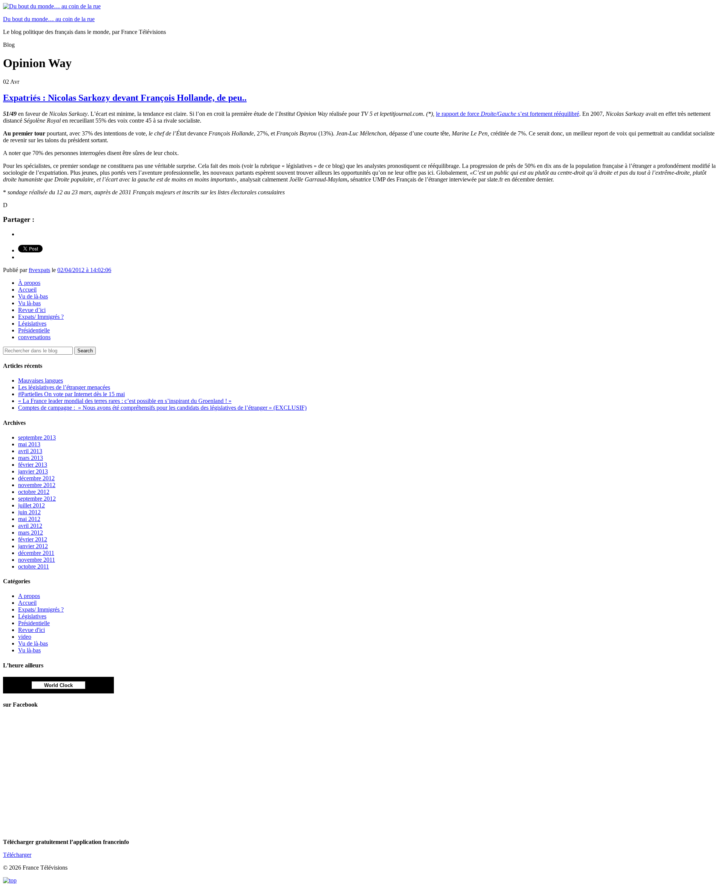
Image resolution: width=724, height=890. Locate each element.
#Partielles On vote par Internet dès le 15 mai (71, 394)
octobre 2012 (33, 492)
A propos (29, 596)
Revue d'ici (31, 630)
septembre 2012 (37, 498)
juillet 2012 (31, 505)
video (24, 636)
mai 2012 (29, 519)
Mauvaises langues (40, 380)
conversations (34, 337)
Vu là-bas (29, 303)
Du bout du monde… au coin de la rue (49, 19)
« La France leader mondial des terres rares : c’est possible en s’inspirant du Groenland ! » (125, 401)
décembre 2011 (36, 553)
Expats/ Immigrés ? (41, 317)
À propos (29, 283)
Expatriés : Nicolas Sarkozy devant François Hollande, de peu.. (125, 98)
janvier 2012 (33, 546)
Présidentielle (34, 330)
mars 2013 (30, 458)
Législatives (32, 323)
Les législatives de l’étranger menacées (64, 387)
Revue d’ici (32, 310)
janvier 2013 (33, 471)
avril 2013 (30, 451)
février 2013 (32, 464)
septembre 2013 (37, 437)
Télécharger (17, 855)
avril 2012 (30, 526)
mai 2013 (29, 444)
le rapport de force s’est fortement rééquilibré (507, 114)
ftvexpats (39, 270)
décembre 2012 (36, 478)
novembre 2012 (36, 485)
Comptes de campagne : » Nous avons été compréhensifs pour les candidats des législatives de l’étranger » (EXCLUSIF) (162, 407)
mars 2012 (30, 532)
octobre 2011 (33, 566)
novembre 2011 (36, 559)
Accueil (27, 289)
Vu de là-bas (33, 296)
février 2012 (32, 539)
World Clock (58, 685)
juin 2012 (29, 512)
